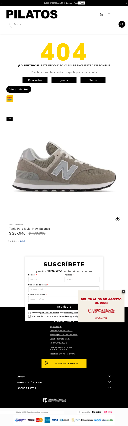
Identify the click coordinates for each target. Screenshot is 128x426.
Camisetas (35, 80)
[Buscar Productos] (121, 24)
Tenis (93, 80)
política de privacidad (49, 313)
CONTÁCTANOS (64, 321)
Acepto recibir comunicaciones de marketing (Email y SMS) (57, 316)
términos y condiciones (74, 313)
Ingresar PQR (56, 326)
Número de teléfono (38, 285)
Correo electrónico (37, 294)
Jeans (64, 80)
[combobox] (67, 24)
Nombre (32, 275)
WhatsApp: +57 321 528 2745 (64, 335)
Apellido (69, 275)
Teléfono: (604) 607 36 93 (61, 331)
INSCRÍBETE (64, 306)
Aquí (82, 3)
